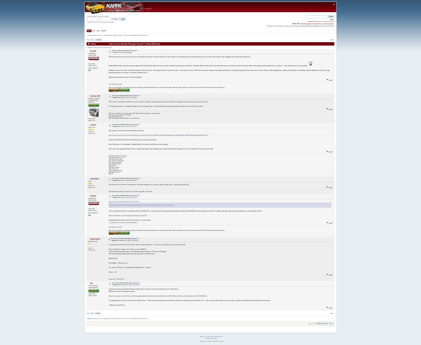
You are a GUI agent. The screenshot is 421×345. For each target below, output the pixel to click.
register (107, 16)
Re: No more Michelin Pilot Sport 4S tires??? (126, 95)
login (102, 16)
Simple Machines (218, 336)
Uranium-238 (95, 96)
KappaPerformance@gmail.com (313, 26)
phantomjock (95, 239)
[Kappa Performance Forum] (89, 70)
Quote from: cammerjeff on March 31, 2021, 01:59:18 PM (124, 201)
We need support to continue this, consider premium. (317, 24)
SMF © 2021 (210, 336)
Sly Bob (93, 51)
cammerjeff (94, 179)
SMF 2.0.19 (203, 336)
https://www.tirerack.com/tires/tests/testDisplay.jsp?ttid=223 (128, 215)
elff (91, 283)
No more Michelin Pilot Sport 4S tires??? (124, 51)
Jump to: (311, 323)
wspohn (93, 125)
